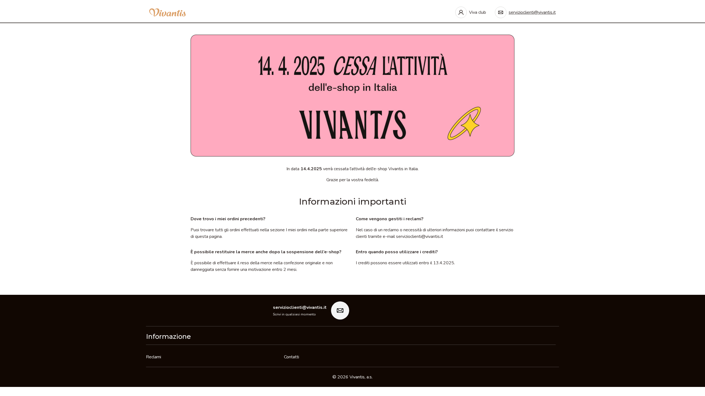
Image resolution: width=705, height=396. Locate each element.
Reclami (153, 357)
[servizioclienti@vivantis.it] (340, 310)
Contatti (291, 357)
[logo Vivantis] (167, 12)
